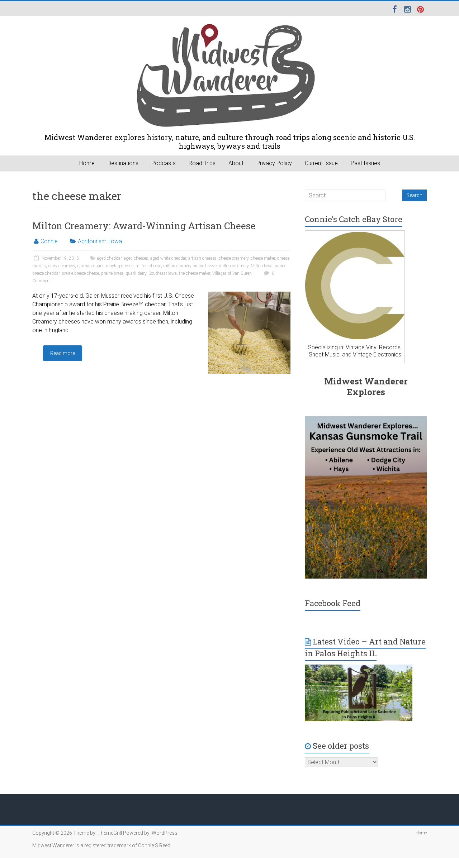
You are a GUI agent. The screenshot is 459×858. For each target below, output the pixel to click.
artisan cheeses (202, 258)
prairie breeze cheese (80, 273)
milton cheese (148, 265)
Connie (49, 241)
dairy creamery (61, 265)
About (235, 163)
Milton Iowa (262, 265)
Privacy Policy (274, 163)
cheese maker (263, 258)
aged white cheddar (168, 258)
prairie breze (112, 273)
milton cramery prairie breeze (190, 265)
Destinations (123, 163)
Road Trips (202, 163)
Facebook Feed (332, 603)
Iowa (115, 241)
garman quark (90, 265)
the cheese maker (194, 273)
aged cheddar (109, 258)
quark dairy (136, 273)
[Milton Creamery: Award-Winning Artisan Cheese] (249, 295)
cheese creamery (234, 258)
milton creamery (234, 265)
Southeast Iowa (162, 273)
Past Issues (365, 163)
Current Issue (321, 163)
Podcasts (163, 163)
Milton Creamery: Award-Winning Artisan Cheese (144, 226)
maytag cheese (119, 265)
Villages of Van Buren (232, 273)
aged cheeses (136, 258)
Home (87, 163)
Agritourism (92, 241)
